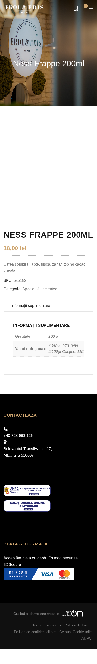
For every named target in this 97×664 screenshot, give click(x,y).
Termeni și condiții (46, 625)
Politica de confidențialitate (35, 632)
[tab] (31, 306)
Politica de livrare (78, 625)
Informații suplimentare (30, 306)
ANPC (86, 638)
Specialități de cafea (39, 289)
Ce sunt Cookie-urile (75, 632)
